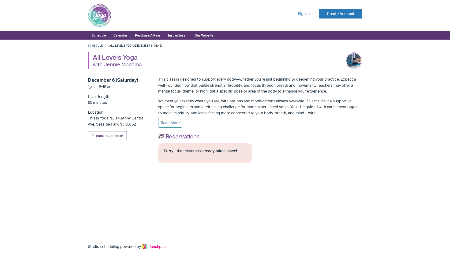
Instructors (176, 35)
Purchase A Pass (148, 35)
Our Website (204, 35)
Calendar (120, 35)
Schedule (99, 35)
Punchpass (157, 246)
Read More (170, 122)
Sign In (304, 13)
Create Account (340, 13)
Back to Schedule (109, 136)
